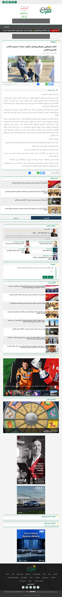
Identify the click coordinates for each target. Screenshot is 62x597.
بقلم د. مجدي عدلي (47, 256)
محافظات (53, 578)
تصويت (50, 277)
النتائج (45, 277)
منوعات (30, 581)
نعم (51, 271)
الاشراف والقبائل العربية (13, 578)
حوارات (31, 578)
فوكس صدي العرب (38, 581)
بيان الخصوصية (37, 595)
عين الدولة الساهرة (47, 251)
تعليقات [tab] (15, 218)
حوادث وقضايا (20, 574)
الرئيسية (55, 574)
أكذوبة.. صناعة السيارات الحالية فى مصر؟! (15, 251)
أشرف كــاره (47, 229)
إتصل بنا (24, 595)
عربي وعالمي (45, 578)
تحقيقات (37, 578)
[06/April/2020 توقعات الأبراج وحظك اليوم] (31, 417)
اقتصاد (7, 574)
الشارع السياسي (36, 574)
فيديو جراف (22, 581)
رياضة (13, 574)
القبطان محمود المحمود (19, 242)
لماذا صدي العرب (29, 595)
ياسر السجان (49, 249)
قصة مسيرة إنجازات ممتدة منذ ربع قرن (15, 244)
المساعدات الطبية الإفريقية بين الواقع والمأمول (42, 258)
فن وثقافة (28, 574)
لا (51, 273)
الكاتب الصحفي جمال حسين (45, 242)
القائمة (6, 27)
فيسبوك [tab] (46, 218)
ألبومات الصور (52, 357)
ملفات (44, 574)
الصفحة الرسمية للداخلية (46, 244)
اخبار (49, 574)
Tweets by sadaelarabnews (51, 526)
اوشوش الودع (24, 578)
